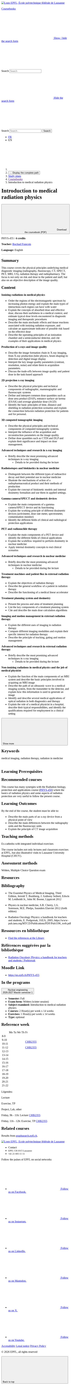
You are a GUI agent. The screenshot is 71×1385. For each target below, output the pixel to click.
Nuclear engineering (18, 991)
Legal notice (22, 1345)
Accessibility (8, 1345)
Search (5, 70)
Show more (9, 743)
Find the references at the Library (26, 938)
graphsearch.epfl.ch (26, 1135)
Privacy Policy (38, 1345)
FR (10, 136)
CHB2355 (31, 1041)
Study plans (14, 176)
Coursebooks (8, 8)
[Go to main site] (34, 169)
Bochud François (21, 244)
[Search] (27, 127)
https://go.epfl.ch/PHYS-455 (23, 975)
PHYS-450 (46, 789)
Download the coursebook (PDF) (46, 231)
